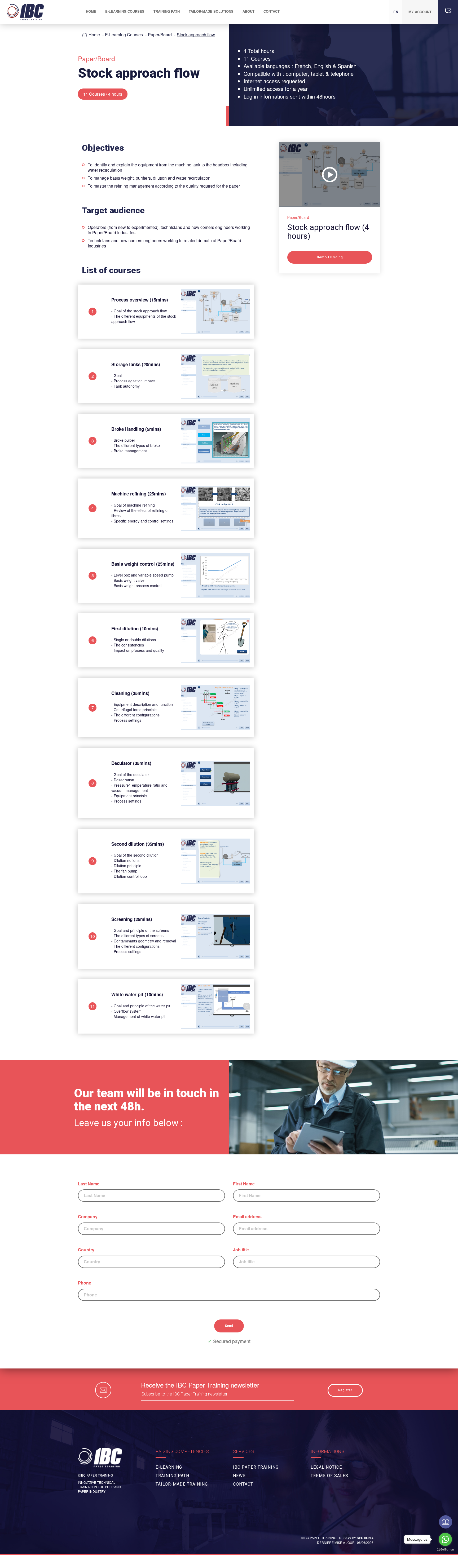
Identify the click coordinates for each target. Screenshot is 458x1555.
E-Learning (169, 1467)
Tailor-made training (182, 1484)
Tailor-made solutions (211, 11)
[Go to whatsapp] (445, 1539)
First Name (244, 1184)
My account (419, 11)
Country (86, 1250)
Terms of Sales (329, 1475)
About (248, 11)
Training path (166, 11)
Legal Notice (326, 1467)
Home (94, 35)
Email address (247, 1217)
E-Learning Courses (124, 35)
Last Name (88, 1184)
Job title (241, 1250)
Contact (271, 11)
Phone (84, 1283)
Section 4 (365, 1537)
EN (395, 11)
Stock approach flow (196, 35)
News (239, 1475)
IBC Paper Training (256, 1467)
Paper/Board (160, 35)
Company (88, 1217)
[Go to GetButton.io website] (445, 1549)
